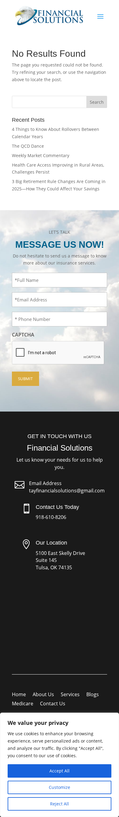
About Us (43, 695)
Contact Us (52, 704)
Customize (59, 787)
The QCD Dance (28, 146)
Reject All (59, 804)
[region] (59, 765)
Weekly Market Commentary (40, 155)
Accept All (59, 771)
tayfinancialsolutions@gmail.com (67, 490)
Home (19, 695)
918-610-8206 (51, 517)
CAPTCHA (23, 334)
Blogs (92, 695)
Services (70, 695)
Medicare (22, 704)
